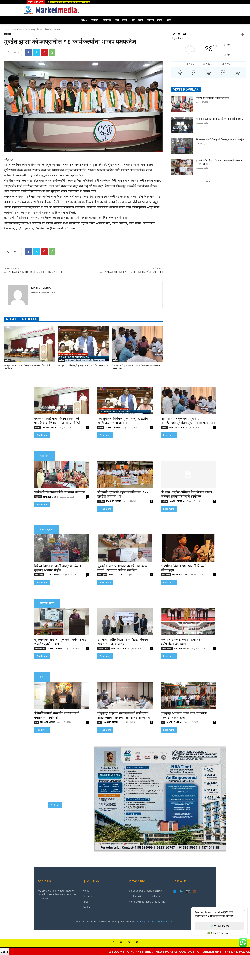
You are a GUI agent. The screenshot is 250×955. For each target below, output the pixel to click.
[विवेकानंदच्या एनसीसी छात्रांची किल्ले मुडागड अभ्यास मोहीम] (182, 146)
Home (7, 29)
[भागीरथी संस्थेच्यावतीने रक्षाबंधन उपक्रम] (182, 104)
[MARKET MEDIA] (18, 295)
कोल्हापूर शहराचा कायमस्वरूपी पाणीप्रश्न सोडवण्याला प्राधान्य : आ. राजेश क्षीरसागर (123, 715)
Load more (207, 181)
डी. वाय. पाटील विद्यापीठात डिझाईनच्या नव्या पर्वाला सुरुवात (73, 2)
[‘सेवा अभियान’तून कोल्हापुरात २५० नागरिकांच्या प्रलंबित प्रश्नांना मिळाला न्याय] (137, 343)
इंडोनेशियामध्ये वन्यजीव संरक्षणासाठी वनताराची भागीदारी (56, 715)
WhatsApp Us (221, 925)
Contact (87, 907)
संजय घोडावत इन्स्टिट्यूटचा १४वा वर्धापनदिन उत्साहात (182, 642)
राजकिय (15, 29)
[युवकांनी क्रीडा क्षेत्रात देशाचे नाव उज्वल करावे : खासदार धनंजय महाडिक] (182, 167)
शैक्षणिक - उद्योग (40, 648)
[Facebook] (28, 52)
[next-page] (12, 376)
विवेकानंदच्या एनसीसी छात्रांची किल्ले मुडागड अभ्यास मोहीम (220, 139)
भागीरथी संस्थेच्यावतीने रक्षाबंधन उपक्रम (212, 98)
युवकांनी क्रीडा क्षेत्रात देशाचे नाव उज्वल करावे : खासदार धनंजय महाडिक (122, 568)
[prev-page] (6, 376)
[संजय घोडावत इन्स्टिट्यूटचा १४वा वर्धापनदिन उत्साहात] (188, 621)
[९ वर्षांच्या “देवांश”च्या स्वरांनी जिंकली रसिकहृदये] (188, 548)
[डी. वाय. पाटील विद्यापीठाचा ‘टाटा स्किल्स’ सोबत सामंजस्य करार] (125, 621)
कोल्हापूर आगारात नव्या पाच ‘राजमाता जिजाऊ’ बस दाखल (184, 715)
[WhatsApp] (52, 52)
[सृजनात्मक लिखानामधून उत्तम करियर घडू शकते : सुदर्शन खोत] (61, 621)
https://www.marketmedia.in (43, 292)
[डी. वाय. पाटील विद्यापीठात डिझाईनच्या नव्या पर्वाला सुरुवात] (182, 125)
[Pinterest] (44, 52)
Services (87, 896)
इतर (36, 722)
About (86, 901)
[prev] (216, 2)
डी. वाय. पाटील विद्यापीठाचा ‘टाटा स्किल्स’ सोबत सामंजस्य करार (123, 642)
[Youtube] (137, 942)
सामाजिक (38, 497)
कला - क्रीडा (39, 575)
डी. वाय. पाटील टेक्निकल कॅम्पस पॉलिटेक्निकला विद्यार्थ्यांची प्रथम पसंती (131, 271)
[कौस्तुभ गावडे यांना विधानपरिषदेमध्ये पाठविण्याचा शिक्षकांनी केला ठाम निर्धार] (29, 343)
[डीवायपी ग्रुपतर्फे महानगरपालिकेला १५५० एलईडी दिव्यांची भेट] (125, 474)
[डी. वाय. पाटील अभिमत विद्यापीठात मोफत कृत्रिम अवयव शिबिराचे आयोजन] (188, 474)
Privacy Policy (145, 921)
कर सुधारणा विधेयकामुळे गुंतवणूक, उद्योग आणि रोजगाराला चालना (83, 365)
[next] (221, 2)
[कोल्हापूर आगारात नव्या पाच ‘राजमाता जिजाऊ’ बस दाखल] (188, 695)
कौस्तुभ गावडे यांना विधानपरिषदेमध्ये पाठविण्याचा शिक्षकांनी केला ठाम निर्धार (58, 421)
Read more (42, 435)
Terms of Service (164, 921)
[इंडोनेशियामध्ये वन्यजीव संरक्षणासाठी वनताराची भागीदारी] (61, 695)
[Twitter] (36, 52)
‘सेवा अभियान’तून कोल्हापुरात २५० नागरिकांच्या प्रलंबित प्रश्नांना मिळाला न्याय (188, 421)
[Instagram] (121, 942)
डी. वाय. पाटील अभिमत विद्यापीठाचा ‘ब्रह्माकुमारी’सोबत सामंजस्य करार (34, 271)
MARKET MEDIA (41, 287)
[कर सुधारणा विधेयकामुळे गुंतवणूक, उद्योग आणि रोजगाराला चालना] (83, 343)
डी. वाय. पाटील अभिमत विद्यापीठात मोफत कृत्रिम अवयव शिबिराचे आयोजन (186, 494)
